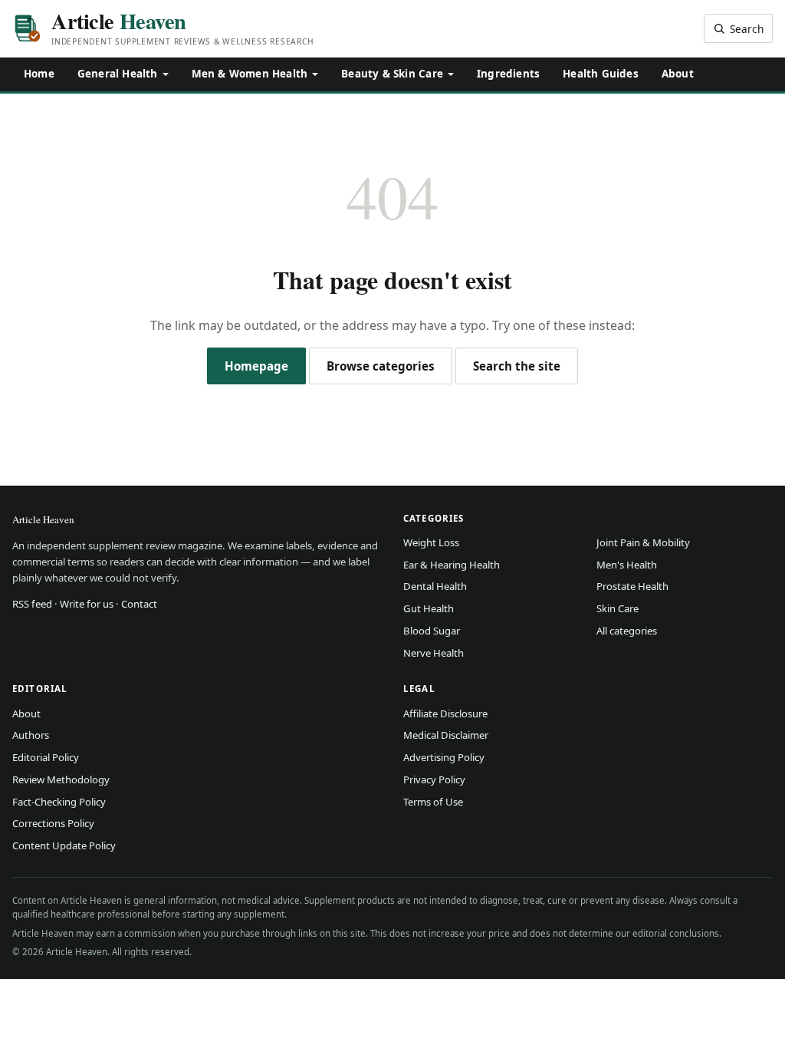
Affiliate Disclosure (445, 713)
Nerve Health (433, 653)
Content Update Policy (64, 845)
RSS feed (32, 604)
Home (39, 74)
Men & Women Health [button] (250, 74)
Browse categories (381, 366)
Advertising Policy (443, 757)
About (678, 74)
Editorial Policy (45, 757)
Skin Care (617, 608)
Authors (30, 735)
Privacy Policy (434, 779)
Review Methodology (61, 779)
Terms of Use (433, 802)
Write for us (86, 604)
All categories (626, 631)
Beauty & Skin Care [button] (392, 74)
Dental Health (435, 586)
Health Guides (601, 74)
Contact (139, 604)
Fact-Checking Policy (59, 802)
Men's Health (626, 565)
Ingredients (508, 74)
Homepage (256, 366)
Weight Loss (431, 542)
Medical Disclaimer (445, 735)
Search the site (516, 366)
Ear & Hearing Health (451, 565)
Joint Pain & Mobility (643, 542)
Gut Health (428, 608)
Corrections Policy (53, 823)
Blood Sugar (431, 631)
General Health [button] (117, 74)
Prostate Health (632, 586)
